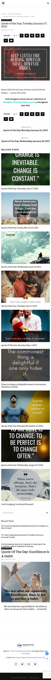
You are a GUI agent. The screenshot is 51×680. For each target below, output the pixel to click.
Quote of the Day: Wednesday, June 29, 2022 (21, 267)
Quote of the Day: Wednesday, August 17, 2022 (22, 465)
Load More (25, 627)
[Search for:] (25, 513)
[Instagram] (28, 664)
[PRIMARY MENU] (3, 3)
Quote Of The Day (6, 20)
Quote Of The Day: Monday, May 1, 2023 (19, 345)
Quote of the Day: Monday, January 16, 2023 (25, 130)
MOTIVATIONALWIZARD (21, 651)
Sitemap (26, 653)
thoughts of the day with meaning (19, 102)
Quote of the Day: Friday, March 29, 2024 (19, 228)
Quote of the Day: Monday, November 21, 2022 (22, 426)
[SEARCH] (47, 513)
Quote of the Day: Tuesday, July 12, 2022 (19, 306)
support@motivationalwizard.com (30, 657)
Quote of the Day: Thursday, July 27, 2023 (19, 189)
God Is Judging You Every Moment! (17, 504)
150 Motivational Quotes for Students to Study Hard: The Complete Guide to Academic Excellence (23, 545)
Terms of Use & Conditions (19, 678)
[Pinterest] (35, 664)
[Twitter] (22, 664)
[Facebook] (16, 664)
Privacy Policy (34, 678)
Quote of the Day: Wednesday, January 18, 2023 (25, 141)
